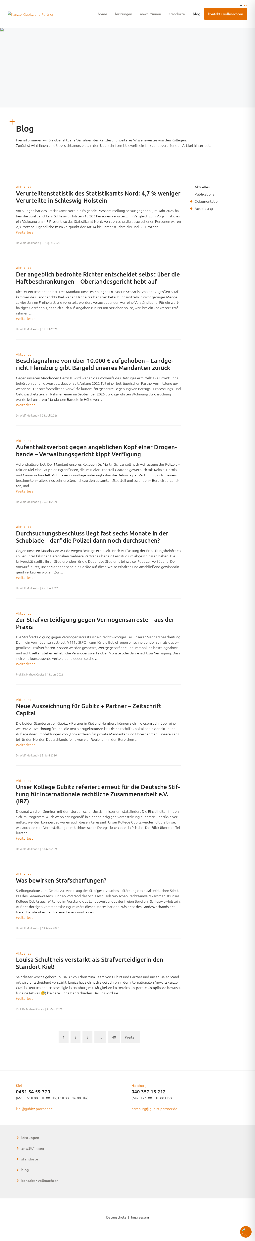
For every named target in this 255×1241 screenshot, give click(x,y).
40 (114, 1037)
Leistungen (123, 14)
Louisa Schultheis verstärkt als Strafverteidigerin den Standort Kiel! (89, 963)
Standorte (177, 14)
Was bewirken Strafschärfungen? (61, 880)
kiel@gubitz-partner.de (34, 1108)
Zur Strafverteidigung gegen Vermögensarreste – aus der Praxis (95, 623)
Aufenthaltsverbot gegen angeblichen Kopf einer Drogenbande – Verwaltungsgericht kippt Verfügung (96, 450)
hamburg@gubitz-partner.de (154, 1108)
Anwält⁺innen (150, 14)
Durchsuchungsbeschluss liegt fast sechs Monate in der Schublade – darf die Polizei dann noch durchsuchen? (92, 536)
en (245, 5)
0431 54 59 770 (33, 1091)
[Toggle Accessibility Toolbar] (246, 1232)
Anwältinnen (32, 1148)
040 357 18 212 (148, 1091)
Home (102, 14)
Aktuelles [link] (202, 187)
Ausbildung (204, 208)
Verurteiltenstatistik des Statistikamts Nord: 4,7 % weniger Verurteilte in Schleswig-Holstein (98, 196)
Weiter (130, 1037)
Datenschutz (116, 1217)
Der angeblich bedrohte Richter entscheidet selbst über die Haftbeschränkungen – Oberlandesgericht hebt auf (98, 277)
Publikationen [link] (206, 194)
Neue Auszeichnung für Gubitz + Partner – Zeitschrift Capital (89, 709)
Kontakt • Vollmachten (225, 14)
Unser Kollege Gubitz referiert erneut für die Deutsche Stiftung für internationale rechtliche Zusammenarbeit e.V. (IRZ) (98, 794)
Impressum (140, 1217)
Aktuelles (23, 187)
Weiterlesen (25, 232)
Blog (196, 14)
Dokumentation (207, 201)
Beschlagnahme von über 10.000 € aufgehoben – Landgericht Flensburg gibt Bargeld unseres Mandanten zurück (94, 364)
